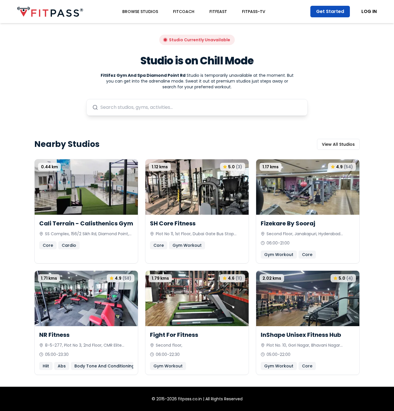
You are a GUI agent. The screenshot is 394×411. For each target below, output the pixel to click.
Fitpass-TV (253, 11)
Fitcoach (183, 11)
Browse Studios (140, 11)
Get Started (330, 11)
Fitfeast (218, 11)
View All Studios (338, 144)
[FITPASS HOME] (50, 12)
